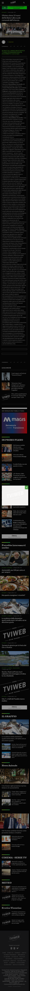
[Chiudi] (26, 487)
